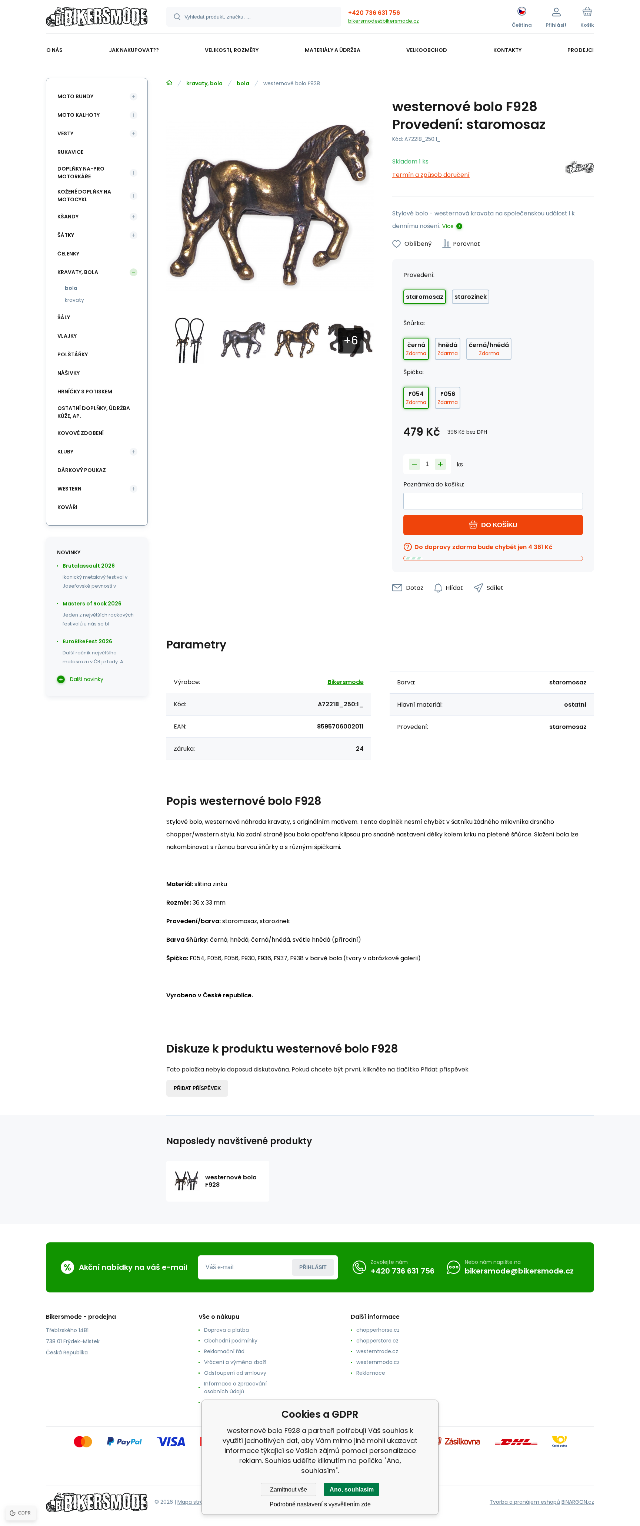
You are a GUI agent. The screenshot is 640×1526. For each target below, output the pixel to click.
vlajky (67, 336)
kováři (67, 507)
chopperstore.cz (377, 1340)
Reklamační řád (224, 1351)
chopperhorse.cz (378, 1330)
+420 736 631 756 (374, 13)
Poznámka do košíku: (433, 484)
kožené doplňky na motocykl (84, 195)
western (69, 488)
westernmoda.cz (378, 1362)
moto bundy (75, 96)
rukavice (70, 152)
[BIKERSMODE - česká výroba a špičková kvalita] (169, 83)
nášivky (68, 373)
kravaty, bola (204, 83)
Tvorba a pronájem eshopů (525, 1502)
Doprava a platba (226, 1330)
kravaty (74, 300)
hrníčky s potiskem (84, 391)
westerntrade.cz (377, 1351)
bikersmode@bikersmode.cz (383, 20)
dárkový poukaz (81, 470)
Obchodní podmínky (230, 1340)
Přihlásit (313, 1267)
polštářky (72, 354)
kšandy (68, 216)
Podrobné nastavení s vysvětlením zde (320, 1504)
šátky (65, 235)
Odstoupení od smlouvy (235, 1373)
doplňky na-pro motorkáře (80, 172)
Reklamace (370, 1373)
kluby (65, 451)
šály (63, 317)
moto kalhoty (78, 115)
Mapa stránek (195, 1502)
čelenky (68, 253)
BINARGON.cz (577, 1502)
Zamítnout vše (288, 1489)
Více (448, 226)
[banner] (97, 18)
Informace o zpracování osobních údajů (235, 1387)
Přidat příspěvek (197, 1088)
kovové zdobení (80, 433)
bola (243, 83)
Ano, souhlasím (352, 1489)
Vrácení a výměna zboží (235, 1362)
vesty (65, 133)
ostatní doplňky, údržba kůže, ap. (93, 412)
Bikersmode (346, 682)
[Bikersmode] (579, 168)
